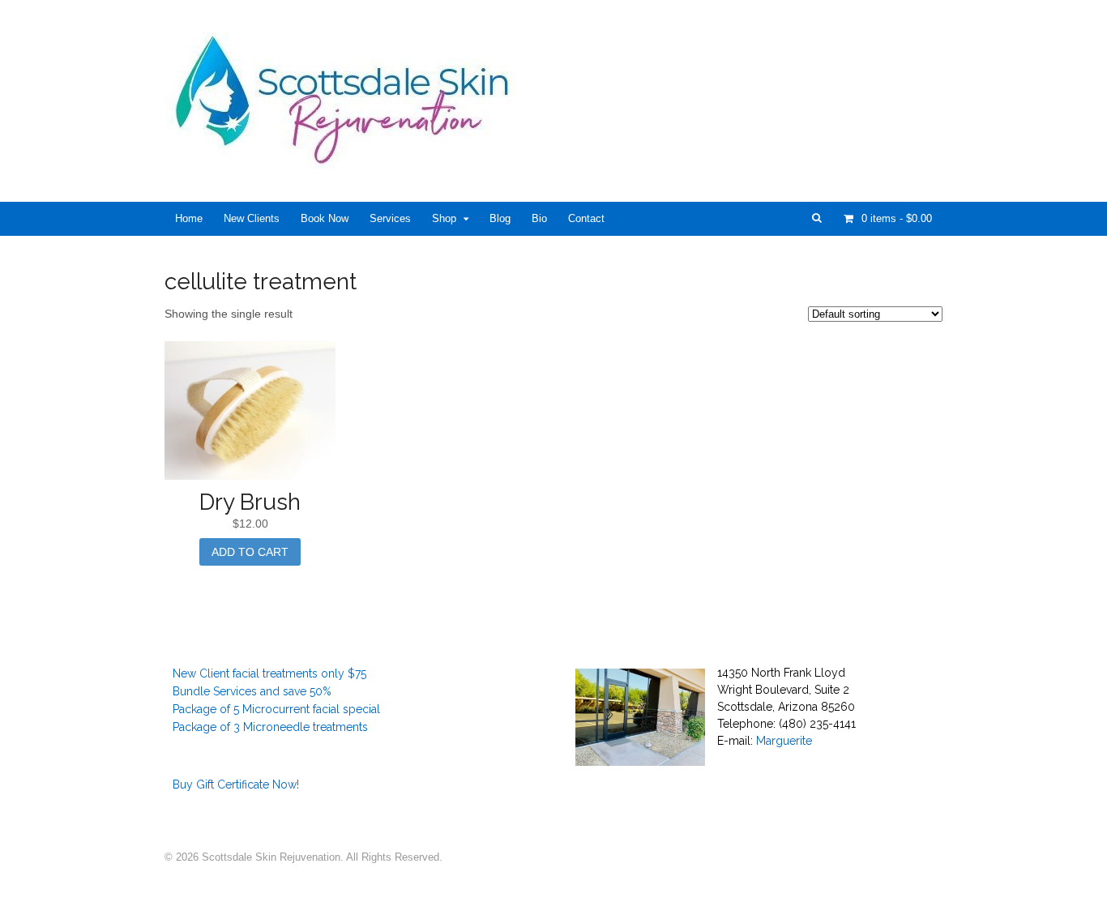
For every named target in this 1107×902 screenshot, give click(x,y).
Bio (539, 218)
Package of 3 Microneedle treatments (270, 726)
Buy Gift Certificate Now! (236, 784)
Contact (586, 218)
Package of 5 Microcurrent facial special (276, 709)
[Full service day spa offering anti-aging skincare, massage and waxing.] (348, 160)
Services (390, 218)
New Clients (252, 218)
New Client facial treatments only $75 (269, 673)
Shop (444, 218)
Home (189, 218)
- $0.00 (896, 218)
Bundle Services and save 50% (252, 691)
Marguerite (784, 740)
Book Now (324, 218)
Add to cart (250, 551)
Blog (500, 218)
